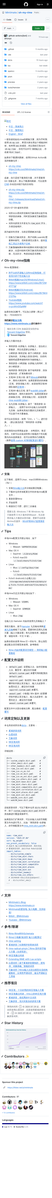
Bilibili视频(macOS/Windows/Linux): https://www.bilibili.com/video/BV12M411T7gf (28, 282)
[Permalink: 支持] (2, 895)
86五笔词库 (14, 745)
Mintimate (11, 12)
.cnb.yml (11, 93)
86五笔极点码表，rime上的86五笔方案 (27, 993)
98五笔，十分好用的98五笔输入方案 (26, 990)
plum (10, 76)
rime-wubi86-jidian (18, 400)
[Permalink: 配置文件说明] (2, 660)
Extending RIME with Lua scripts (25, 959)
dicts (10, 60)
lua (9, 65)
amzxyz (7, 38)
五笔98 (20, 387)
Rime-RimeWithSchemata (21, 933)
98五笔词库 (14, 742)
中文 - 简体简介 (16, 126)
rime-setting (15, 941)
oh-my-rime (25, 12)
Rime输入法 (18, 488)
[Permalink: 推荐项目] (2, 983)
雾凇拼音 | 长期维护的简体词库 (23, 944)
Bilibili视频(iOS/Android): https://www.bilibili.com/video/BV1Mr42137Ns (28, 293)
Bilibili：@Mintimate (19, 916)
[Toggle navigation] (4, 4)
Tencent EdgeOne (16, 332)
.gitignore (12, 98)
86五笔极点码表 (16, 955)
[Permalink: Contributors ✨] (2, 1056)
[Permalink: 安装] (2, 474)
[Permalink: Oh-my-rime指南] (2, 260)
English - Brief (16, 134)
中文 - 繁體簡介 (16, 130)
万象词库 (13, 738)
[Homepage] (26, 4)
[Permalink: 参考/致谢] (2, 926)
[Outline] (48, 112)
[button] (45, 758)
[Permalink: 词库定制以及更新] (2, 718)
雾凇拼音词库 (15, 730)
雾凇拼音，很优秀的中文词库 (22, 997)
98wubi (34, 377)
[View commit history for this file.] (11, 43)
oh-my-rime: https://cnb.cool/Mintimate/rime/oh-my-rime (27, 169)
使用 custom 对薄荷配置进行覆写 (27, 440)
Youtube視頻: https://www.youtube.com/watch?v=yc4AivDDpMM (26, 303)
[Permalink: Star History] (2, 1023)
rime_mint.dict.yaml (33, 825)
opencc (11, 71)
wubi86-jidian (37, 390)
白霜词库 (13, 734)
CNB (6, 184)
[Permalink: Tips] (2, 531)
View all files (26, 104)
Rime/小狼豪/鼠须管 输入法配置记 (25, 937)
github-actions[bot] (18, 35)
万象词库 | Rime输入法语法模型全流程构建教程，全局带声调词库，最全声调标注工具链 (28, 973)
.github (11, 49)
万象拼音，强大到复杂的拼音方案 (25, 1001)
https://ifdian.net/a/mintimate (20, 1087)
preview (11, 82)
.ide (9, 54)
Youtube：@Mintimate (20, 919)
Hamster (25, 626)
